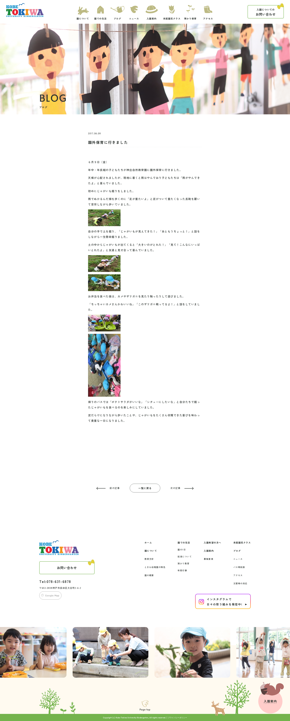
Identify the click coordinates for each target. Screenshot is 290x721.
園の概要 (149, 575)
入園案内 (209, 550)
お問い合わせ (266, 12)
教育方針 (149, 558)
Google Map (52, 595)
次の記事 (175, 488)
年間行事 (182, 570)
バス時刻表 (239, 567)
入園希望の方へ (212, 542)
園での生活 (184, 542)
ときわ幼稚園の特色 (155, 567)
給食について (185, 556)
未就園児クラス (242, 542)
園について (151, 550)
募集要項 (208, 558)
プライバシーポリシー (177, 717)
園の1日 (182, 549)
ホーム (148, 542)
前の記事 (115, 488)
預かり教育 (183, 563)
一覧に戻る (145, 488)
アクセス (238, 575)
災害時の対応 (240, 583)
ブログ (237, 550)
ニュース (238, 558)
